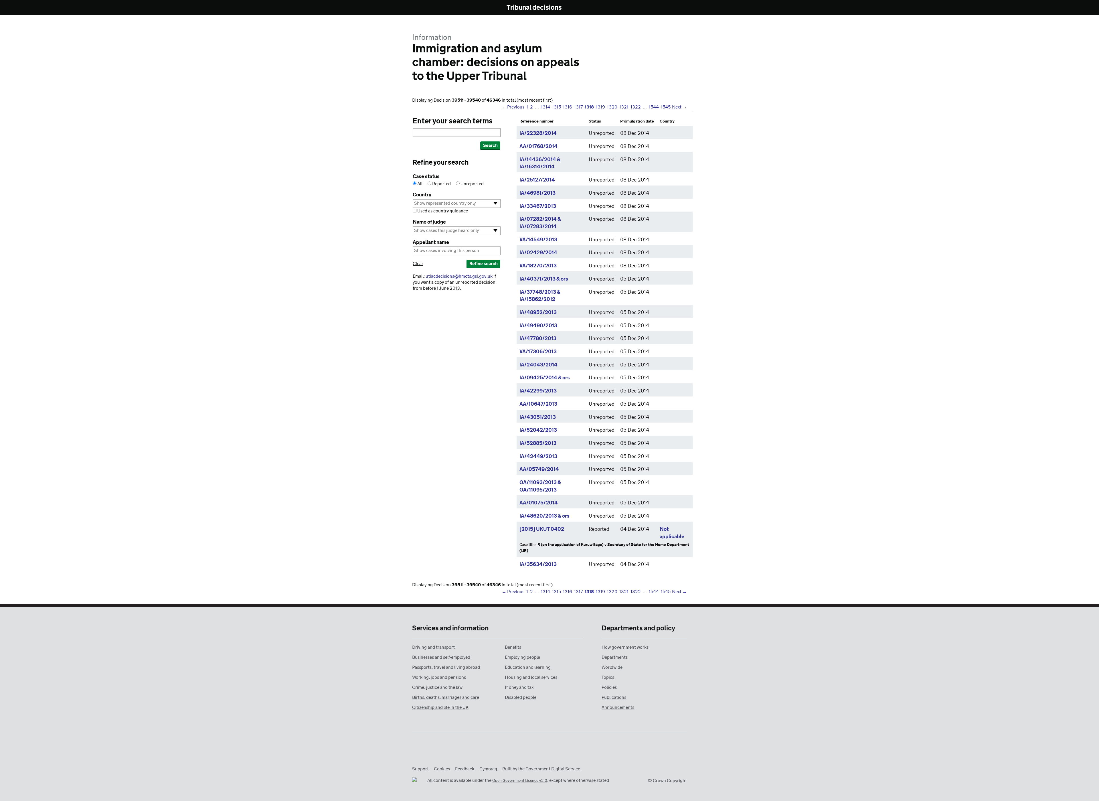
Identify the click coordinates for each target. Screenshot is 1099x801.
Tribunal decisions (534, 8)
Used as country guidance (442, 211)
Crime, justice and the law (437, 687)
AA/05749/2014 (539, 469)
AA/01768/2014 (538, 146)
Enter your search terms (453, 121)
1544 (654, 107)
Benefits (513, 647)
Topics (608, 677)
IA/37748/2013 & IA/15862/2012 (539, 296)
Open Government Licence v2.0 (519, 781)
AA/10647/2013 (538, 404)
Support (420, 769)
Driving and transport (433, 647)
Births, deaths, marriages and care (445, 698)
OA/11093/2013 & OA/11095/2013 (540, 486)
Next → (679, 107)
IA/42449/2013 (538, 456)
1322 (635, 107)
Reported (441, 184)
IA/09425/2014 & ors (544, 377)
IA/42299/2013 (538, 391)
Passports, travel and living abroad (446, 667)
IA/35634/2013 (538, 564)
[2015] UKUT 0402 (541, 529)
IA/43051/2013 (537, 417)
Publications (614, 698)
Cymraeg (488, 769)
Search (490, 146)
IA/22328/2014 (538, 133)
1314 (545, 107)
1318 (589, 107)
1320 (612, 107)
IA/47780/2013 (537, 338)
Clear (418, 264)
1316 (567, 107)
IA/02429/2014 (538, 252)
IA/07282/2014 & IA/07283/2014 (540, 223)
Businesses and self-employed (441, 657)
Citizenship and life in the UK (440, 708)
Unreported (472, 184)
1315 (556, 107)
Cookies (442, 769)
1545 (666, 107)
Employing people (522, 657)
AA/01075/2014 (538, 503)
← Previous (513, 107)
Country (422, 195)
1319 (600, 107)
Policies (609, 687)
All (419, 184)
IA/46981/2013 (537, 193)
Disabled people (520, 698)
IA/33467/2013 (537, 206)
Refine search (483, 264)
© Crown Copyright (667, 781)
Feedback (464, 769)
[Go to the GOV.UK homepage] (436, 8)
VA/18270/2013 (538, 266)
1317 (578, 107)
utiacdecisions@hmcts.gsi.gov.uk (459, 276)
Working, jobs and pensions (439, 677)
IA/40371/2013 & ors (543, 279)
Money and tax (519, 687)
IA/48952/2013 (538, 312)
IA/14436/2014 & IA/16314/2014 (539, 163)
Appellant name (431, 242)
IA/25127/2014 (537, 180)
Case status (426, 176)
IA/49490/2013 (538, 325)
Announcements (618, 708)
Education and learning (528, 667)
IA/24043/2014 (538, 365)
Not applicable (672, 533)
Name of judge (429, 222)
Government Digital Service (552, 769)
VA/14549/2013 (538, 239)
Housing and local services (531, 677)
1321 (623, 107)
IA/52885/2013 (537, 443)
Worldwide (612, 667)
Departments (615, 657)
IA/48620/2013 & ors (544, 516)
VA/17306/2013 (538, 351)
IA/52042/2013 (538, 430)
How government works (625, 647)
